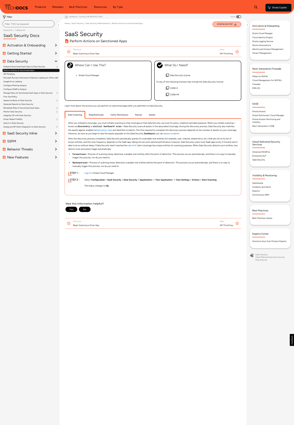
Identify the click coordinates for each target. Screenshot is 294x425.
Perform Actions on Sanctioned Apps (18, 70)
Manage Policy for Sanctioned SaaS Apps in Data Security (28, 93)
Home (67, 23)
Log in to (88, 173)
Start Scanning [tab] (75, 114)
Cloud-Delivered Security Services (269, 257)
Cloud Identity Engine (262, 37)
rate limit (132, 145)
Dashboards (257, 183)
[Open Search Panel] (255, 8)
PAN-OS (256, 88)
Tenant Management (262, 53)
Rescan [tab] (138, 114)
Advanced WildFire (261, 152)
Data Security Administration (97, 23)
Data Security (261, 260)
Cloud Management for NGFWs (267, 80)
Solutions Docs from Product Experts (269, 241)
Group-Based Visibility (12, 119)
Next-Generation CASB (263, 126)
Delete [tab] (152, 114)
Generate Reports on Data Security (18, 104)
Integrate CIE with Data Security (17, 115)
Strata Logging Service (262, 41)
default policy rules (103, 130)
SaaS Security (77, 23)
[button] (292, 340)
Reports (256, 191)
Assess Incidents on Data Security (17, 101)
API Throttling (9, 74)
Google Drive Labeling (12, 81)
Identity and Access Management (267, 49)
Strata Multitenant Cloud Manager (268, 115)
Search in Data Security (13, 123)
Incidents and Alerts (261, 187)
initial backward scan (107, 126)
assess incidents (171, 133)
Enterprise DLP (259, 156)
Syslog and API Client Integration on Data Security (24, 127)
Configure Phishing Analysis (15, 85)
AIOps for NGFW (260, 76)
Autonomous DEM (260, 195)
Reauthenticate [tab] (96, 114)
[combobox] (28, 23)
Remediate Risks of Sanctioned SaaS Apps (21, 108)
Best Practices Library (262, 218)
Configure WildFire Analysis (15, 89)
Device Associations (261, 45)
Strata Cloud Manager (262, 33)
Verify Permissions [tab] (119, 114)
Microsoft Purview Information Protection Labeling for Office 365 (30, 78)
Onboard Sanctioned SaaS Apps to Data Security (24, 67)
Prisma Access (259, 111)
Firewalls (256, 84)
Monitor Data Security (12, 112)
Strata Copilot (279, 7)
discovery (84, 126)
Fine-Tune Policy (10, 97)
